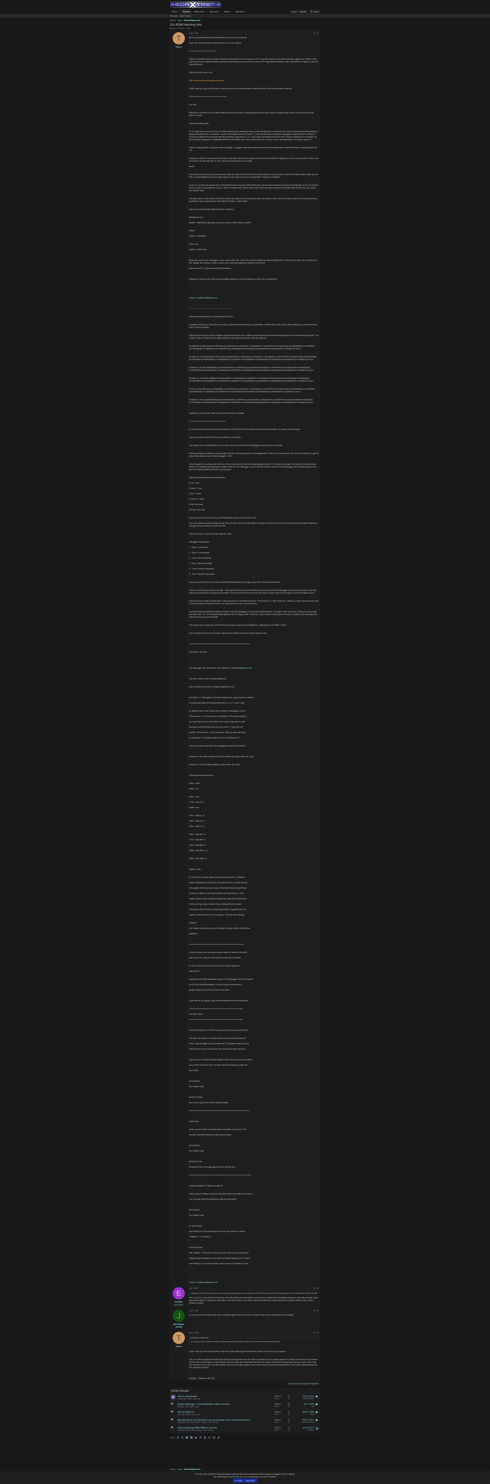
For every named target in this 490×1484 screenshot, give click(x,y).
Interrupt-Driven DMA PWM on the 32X (197, 1427)
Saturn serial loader (187, 1396)
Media (227, 11)
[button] (179, 11)
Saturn (197, 1406)
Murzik (179, 1399)
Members (239, 11)
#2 (318, 1288)
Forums (186, 11)
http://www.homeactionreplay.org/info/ (206, 80)
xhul (312, 1406)
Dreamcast (196, 1414)
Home (174, 11)
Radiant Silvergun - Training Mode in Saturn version (203, 1403)
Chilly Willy (181, 1430)
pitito (179, 1414)
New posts (174, 16)
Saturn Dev (197, 1399)
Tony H (174, 28)
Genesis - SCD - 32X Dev (209, 1422)
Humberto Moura (183, 1422)
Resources (214, 11)
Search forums (185, 16)
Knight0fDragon (308, 1398)
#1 (318, 33)
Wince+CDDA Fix (185, 1411)
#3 (318, 1311)
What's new (199, 11)
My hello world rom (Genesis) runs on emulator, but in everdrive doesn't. (214, 1419)
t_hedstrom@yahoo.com (207, 297)
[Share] (314, 33)
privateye (180, 1406)
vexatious (310, 1430)
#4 (318, 1333)
